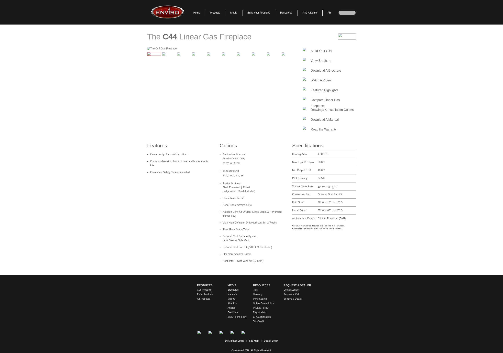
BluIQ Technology (237, 317)
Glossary (258, 294)
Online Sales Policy (263, 303)
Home (196, 12)
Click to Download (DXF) (332, 218)
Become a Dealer (293, 298)
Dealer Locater (291, 289)
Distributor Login (234, 340)
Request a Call (291, 294)
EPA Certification (262, 317)
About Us (232, 303)
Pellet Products (205, 294)
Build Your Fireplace (258, 12)
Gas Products (204, 289)
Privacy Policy (260, 307)
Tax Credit (258, 321)
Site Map (254, 340)
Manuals (232, 294)
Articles (231, 307)
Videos (231, 298)
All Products (203, 298)
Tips (255, 289)
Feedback (233, 312)
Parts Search (260, 298)
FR (329, 12)
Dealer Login (271, 340)
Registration (259, 312)
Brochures (233, 289)
